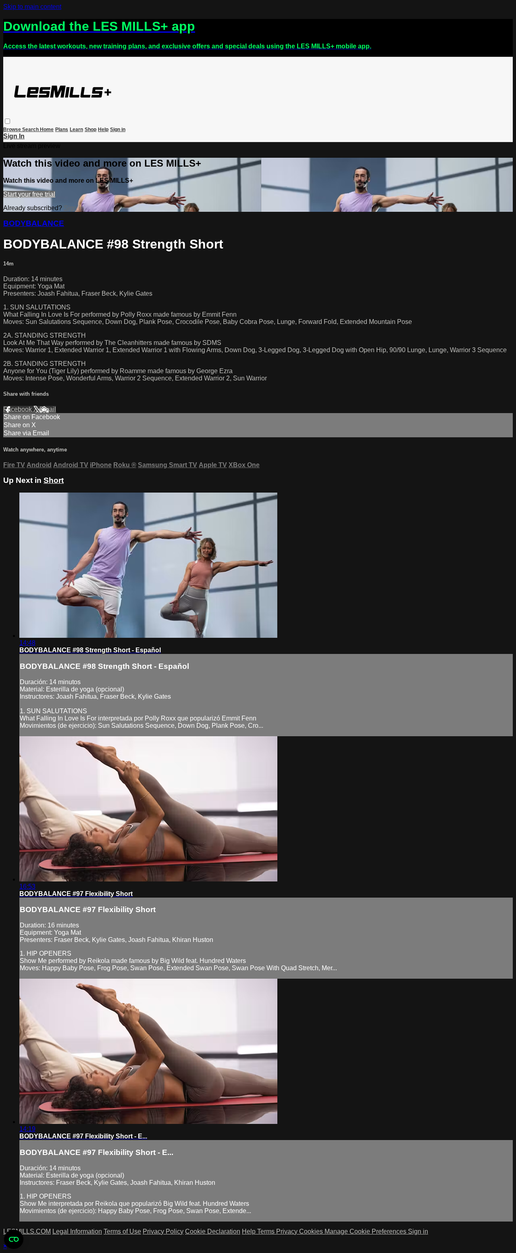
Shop (90, 129)
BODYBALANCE (33, 223)
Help (103, 129)
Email (48, 409)
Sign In (14, 136)
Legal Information (77, 1231)
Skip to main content (32, 6)
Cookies (312, 1231)
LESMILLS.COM (27, 1231)
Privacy (287, 1231)
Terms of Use (122, 1231)
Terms (266, 1231)
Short (54, 480)
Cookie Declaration (212, 1231)
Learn (76, 129)
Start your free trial (29, 194)
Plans (61, 129)
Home (47, 129)
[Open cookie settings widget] (13, 1239)
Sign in (117, 129)
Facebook (18, 409)
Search (31, 129)
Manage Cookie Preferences (366, 1231)
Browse (12, 129)
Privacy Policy (163, 1231)
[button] (7, 121)
